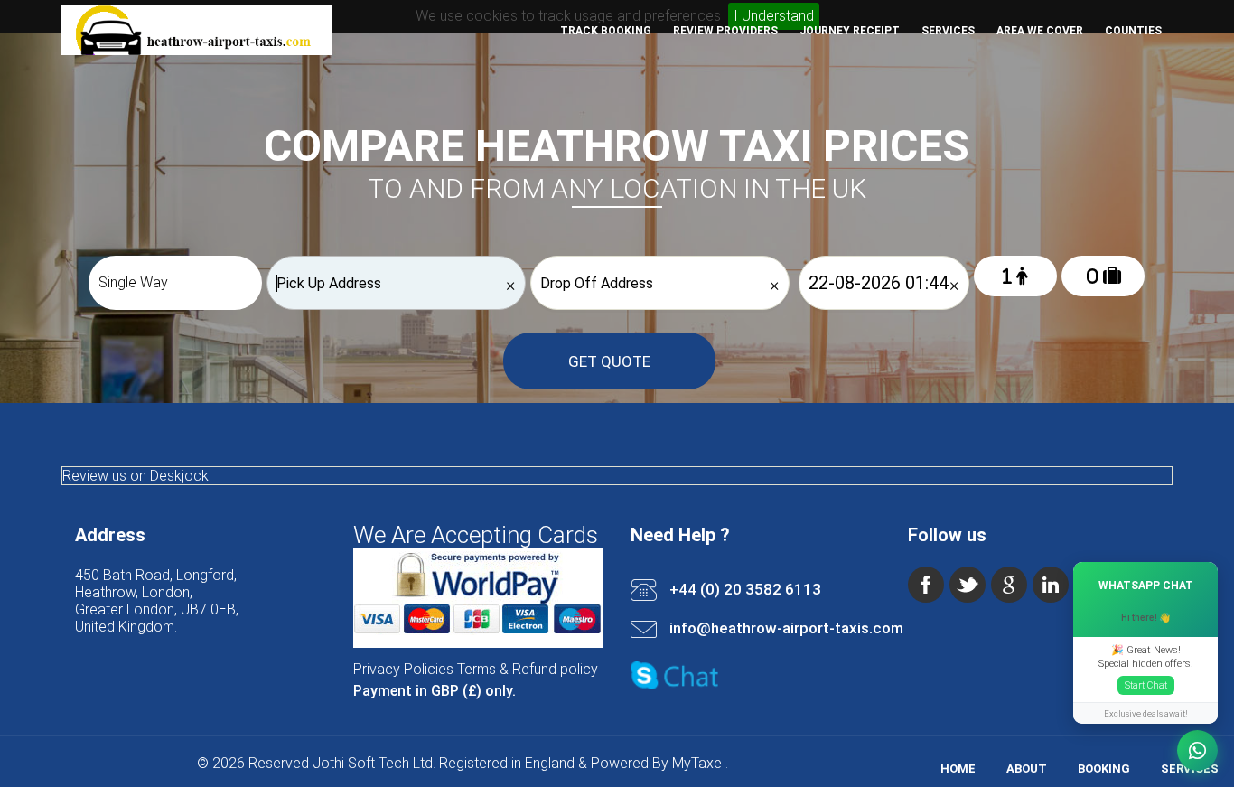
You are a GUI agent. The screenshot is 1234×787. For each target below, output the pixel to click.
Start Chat (1146, 685)
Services (948, 30)
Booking (1104, 768)
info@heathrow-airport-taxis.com (786, 628)
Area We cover (1039, 30)
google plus (1009, 585)
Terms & (483, 669)
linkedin (1051, 585)
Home (958, 768)
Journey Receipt (849, 30)
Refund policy (555, 669)
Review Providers (725, 30)
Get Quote (609, 361)
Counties (1133, 30)
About (1026, 768)
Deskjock (179, 475)
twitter (967, 585)
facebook (926, 585)
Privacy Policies (403, 669)
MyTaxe (697, 763)
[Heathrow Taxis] (196, 50)
